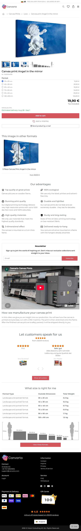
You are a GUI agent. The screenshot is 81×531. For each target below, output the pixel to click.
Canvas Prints (14, 14)
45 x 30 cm (8, 84)
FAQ (42, 478)
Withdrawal (44, 481)
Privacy (43, 466)
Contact (43, 461)
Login (4, 478)
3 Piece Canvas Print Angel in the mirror (19, 169)
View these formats (40, 445)
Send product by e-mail (42, 126)
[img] (40, 338)
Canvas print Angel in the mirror (44, 14)
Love (26, 14)
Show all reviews (40, 378)
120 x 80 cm (8, 96)
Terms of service (46, 469)
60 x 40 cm (8, 87)
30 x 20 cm (8, 81)
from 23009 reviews (40, 341)
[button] (6, 64)
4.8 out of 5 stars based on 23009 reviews (41, 515)
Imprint (43, 463)
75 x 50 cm (8, 90)
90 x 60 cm (8, 93)
